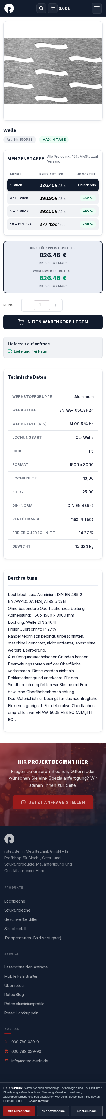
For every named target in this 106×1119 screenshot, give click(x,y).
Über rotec (14, 985)
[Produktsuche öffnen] (41, 8)
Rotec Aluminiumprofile (24, 1003)
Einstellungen (87, 1110)
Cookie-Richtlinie (39, 1100)
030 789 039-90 (26, 1051)
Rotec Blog (14, 994)
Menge (9, 305)
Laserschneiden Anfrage (26, 967)
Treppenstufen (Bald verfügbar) (32, 937)
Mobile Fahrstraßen (21, 976)
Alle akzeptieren (19, 1110)
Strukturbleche (17, 910)
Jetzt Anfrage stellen (57, 802)
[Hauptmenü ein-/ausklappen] (97, 8)
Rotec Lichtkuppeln (21, 1013)
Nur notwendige (53, 1110)
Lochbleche (14, 901)
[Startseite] (9, 8)
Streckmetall (15, 928)
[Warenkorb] (53, 8)
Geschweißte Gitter (21, 919)
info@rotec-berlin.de (29, 1061)
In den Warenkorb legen (57, 322)
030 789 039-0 (25, 1041)
